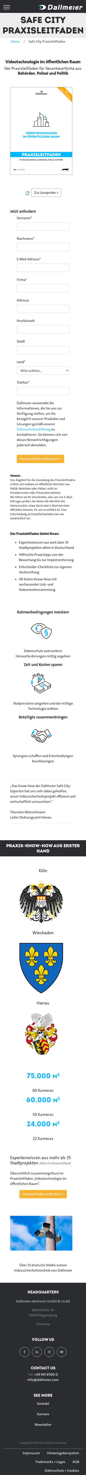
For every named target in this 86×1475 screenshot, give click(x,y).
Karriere (43, 1414)
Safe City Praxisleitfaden (43, 25)
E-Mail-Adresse (29, 259)
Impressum (31, 1453)
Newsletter (43, 1424)
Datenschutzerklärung (34, 429)
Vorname (24, 218)
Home (15, 41)
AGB (76, 1461)
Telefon (23, 382)
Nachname (25, 238)
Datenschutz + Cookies (62, 1470)
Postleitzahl (26, 320)
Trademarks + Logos (50, 1461)
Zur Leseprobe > (46, 192)
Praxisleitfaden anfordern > (43, 1194)
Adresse (23, 300)
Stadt (21, 341)
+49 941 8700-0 (46, 1374)
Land (21, 362)
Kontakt (43, 1403)
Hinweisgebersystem (63, 1453)
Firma (22, 279)
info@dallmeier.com (43, 1379)
